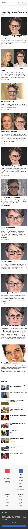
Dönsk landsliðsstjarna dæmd (16, 453)
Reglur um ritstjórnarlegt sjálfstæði (7, 477)
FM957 (21, 505)
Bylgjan (20, 503)
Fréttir (7, 496)
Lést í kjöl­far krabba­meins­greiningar (18, 415)
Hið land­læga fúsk (7, 101)
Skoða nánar (4, 519)
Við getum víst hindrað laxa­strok (13, 326)
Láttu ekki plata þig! (8, 261)
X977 (21, 506)
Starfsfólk (20, 483)
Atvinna (20, 499)
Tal (20, 508)
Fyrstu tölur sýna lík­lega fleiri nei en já (18, 392)
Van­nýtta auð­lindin (8, 227)
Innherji (20, 496)
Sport (7, 499)
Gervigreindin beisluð (9, 131)
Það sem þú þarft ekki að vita (11, 293)
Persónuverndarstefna (7, 478)
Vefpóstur (20, 486)
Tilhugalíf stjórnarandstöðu (11, 363)
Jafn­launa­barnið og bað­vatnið (12, 166)
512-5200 (21, 476)
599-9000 (8, 482)
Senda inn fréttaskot (20, 489)
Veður (21, 502)
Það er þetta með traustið (10, 197)
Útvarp (7, 505)
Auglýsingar (21, 477)
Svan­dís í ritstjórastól (14, 430)
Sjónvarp (7, 503)
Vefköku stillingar (14, 522)
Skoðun (2, 46)
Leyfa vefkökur (14, 525)
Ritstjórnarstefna (21, 480)
